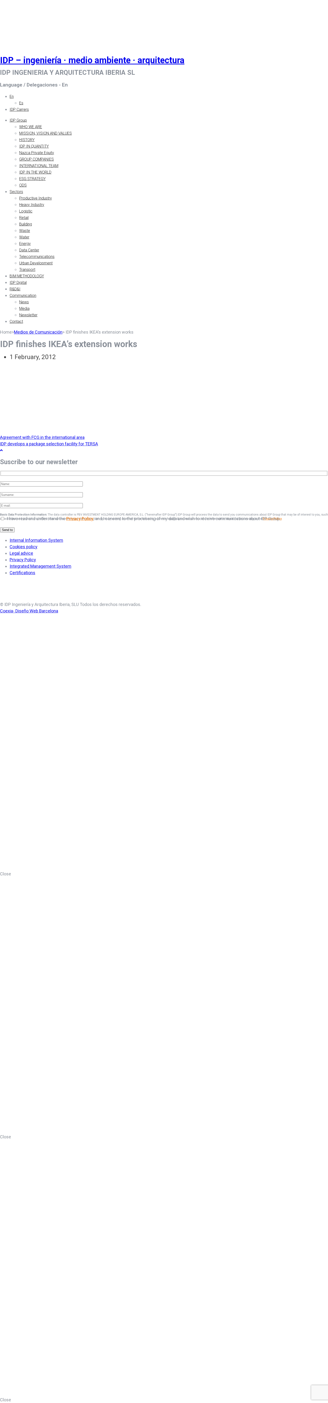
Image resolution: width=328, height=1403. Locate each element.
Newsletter (28, 315)
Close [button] (5, 873)
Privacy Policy (79, 518)
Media (24, 308)
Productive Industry (35, 198)
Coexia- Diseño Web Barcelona (29, 610)
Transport (27, 269)
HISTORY (27, 139)
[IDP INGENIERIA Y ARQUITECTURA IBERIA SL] (12, 22)
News (24, 302)
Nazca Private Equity (36, 152)
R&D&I (15, 289)
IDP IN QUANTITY (34, 146)
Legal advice (21, 553)
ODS (23, 185)
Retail (24, 217)
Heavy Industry (31, 204)
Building (25, 224)
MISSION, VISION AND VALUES (45, 133)
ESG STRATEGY (32, 178)
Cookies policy (23, 546)
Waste (24, 230)
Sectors (16, 191)
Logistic (25, 211)
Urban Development (36, 263)
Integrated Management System (40, 566)
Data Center (29, 250)
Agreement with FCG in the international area (42, 437)
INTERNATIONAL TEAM (38, 165)
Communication (23, 295)
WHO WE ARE (30, 127)
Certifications (22, 572)
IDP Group (18, 120)
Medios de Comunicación (38, 332)
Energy (25, 243)
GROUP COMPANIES (36, 159)
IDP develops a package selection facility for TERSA (49, 443)
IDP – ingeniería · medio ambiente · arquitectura (92, 60)
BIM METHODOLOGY (27, 276)
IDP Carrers (19, 109)
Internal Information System (36, 540)
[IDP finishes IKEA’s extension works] (96, 430)
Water (24, 237)
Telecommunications (37, 256)
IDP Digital (18, 282)
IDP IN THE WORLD (35, 172)
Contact (16, 321)
